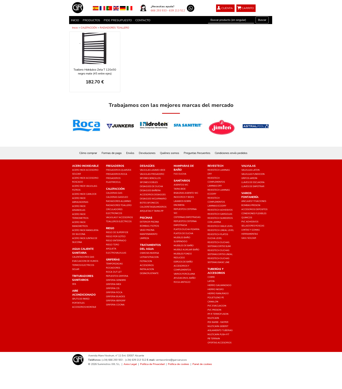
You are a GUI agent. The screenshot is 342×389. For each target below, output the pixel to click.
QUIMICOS (246, 217)
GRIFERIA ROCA (114, 292)
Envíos (130, 153)
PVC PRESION (214, 309)
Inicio (75, 27)
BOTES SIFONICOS (149, 202)
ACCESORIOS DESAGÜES (152, 194)
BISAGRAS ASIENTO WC (186, 193)
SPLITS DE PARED (81, 298)
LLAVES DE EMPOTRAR (252, 186)
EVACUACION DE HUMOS (85, 261)
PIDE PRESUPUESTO (118, 20)
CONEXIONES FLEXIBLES (253, 213)
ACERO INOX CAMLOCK (84, 194)
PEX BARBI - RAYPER (218, 322)
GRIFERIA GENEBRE (116, 280)
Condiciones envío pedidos (231, 153)
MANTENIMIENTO (148, 234)
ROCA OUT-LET (114, 272)
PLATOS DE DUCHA (183, 233)
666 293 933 (159, 10)
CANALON (213, 301)
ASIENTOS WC (181, 184)
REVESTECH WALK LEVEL (220, 226)
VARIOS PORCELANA (184, 273)
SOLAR (75, 269)
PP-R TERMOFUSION (218, 314)
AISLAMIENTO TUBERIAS (220, 330)
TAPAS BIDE (180, 188)
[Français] (102, 8)
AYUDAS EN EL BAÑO (185, 278)
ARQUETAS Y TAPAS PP (151, 211)
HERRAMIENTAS (249, 234)
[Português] (109, 8)
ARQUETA (111, 248)
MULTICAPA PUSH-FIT (218, 334)
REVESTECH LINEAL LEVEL (221, 230)
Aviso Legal (130, 364)
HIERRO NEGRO (216, 289)
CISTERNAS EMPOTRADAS (187, 217)
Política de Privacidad (152, 364)
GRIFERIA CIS (112, 288)
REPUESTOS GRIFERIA (117, 276)
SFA (74, 284)
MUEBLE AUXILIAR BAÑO (186, 249)
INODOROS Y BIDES (184, 197)
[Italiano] (129, 8)
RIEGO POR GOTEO (116, 236)
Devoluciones (147, 153)
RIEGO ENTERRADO (116, 240)
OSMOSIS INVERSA (149, 253)
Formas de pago (112, 153)
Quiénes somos (169, 153)
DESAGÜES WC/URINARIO (153, 198)
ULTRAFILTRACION (149, 257)
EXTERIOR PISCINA (149, 221)
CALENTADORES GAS (83, 257)
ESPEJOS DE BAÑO (183, 261)
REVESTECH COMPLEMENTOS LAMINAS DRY (216, 182)
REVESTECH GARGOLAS (220, 214)
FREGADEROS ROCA (116, 174)
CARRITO (248, 8)
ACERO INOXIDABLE (85, 166)
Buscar (262, 20)
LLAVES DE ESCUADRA (253, 182)
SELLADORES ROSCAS (252, 225)
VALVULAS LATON (250, 170)
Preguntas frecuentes (197, 153)
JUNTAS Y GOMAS (250, 229)
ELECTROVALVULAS (116, 252)
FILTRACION (146, 261)
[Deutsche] (123, 8)
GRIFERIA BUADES (115, 296)
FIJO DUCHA (180, 173)
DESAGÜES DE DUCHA (151, 186)
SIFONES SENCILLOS (150, 178)
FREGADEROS (115, 166)
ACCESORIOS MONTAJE (84, 307)
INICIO (75, 20)
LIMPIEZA (144, 238)
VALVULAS (248, 166)
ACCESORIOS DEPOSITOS (254, 209)
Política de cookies (178, 364)
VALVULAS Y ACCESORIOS (119, 217)
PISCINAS (146, 218)
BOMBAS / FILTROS (149, 226)
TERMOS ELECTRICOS (83, 265)
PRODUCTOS (91, 20)
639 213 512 (177, 10)
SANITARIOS (182, 180)
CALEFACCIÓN (89, 27)
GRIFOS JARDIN (249, 178)
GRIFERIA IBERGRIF (116, 300)
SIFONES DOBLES (149, 182)
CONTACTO (142, 20)
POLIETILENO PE (216, 297)
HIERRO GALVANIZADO (219, 285)
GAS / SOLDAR (248, 238)
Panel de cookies (202, 364)
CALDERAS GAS (114, 193)
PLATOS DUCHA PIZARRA (187, 229)
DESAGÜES (147, 166)
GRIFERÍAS (113, 259)
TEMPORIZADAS (114, 263)
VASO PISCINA (147, 230)
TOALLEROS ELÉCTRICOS (118, 221)
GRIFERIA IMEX (113, 284)
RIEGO (110, 228)
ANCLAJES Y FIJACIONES (253, 201)
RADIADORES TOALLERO (114, 27)
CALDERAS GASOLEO (117, 197)
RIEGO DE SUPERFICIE (117, 232)
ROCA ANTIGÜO (182, 282)
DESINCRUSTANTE (149, 273)
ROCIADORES (113, 267)
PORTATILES (78, 303)
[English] (116, 8)
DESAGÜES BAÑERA (150, 190)
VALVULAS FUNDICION (253, 174)
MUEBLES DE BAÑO (184, 245)
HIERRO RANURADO (218, 293)
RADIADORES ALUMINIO (118, 201)
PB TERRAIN (214, 338)
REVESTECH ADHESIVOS (220, 209)
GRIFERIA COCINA (115, 304)
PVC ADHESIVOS (249, 221)
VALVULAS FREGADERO (152, 174)
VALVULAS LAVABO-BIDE (152, 170)
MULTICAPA (213, 318)
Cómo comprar (88, 153)
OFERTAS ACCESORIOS (219, 342)
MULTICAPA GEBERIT (218, 326)
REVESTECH (215, 166)
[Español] (96, 8)
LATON (211, 281)
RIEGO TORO (112, 244)
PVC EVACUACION (217, 305)
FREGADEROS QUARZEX (118, 170)
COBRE (211, 277)
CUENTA (227, 8)
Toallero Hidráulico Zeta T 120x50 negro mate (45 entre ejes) (95, 72)
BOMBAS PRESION (250, 205)
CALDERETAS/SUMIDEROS (153, 206)
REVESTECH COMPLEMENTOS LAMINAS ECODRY (217, 202)
